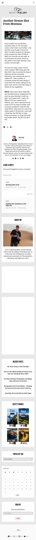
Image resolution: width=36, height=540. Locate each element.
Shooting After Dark (12, 185)
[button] (2, 2)
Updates (7, 182)
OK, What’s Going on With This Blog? (18, 366)
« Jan (17, 495)
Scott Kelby (21, 137)
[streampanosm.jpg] (18, 35)
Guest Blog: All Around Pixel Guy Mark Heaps (18, 393)
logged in (15, 169)
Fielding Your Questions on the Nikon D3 (16, 204)
